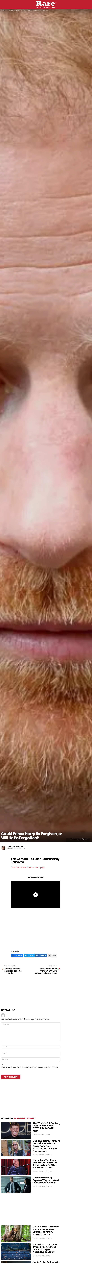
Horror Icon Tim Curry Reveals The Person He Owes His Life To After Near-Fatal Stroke (45, 1163)
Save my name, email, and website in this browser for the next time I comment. (29, 1067)
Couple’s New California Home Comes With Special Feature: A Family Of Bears (46, 1230)
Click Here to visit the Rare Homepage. (28, 867)
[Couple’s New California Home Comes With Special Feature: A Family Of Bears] (16, 1233)
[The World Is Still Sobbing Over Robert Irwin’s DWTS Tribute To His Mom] (16, 1130)
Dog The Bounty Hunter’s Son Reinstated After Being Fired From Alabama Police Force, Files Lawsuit (46, 1146)
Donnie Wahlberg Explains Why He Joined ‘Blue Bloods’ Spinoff (46, 1180)
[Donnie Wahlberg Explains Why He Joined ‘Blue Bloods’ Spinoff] (16, 1184)
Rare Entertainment (24, 1118)
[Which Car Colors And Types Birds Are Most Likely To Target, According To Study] (16, 1251)
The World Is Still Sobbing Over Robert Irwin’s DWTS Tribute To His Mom (46, 1127)
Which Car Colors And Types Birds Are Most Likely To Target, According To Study (45, 1248)
